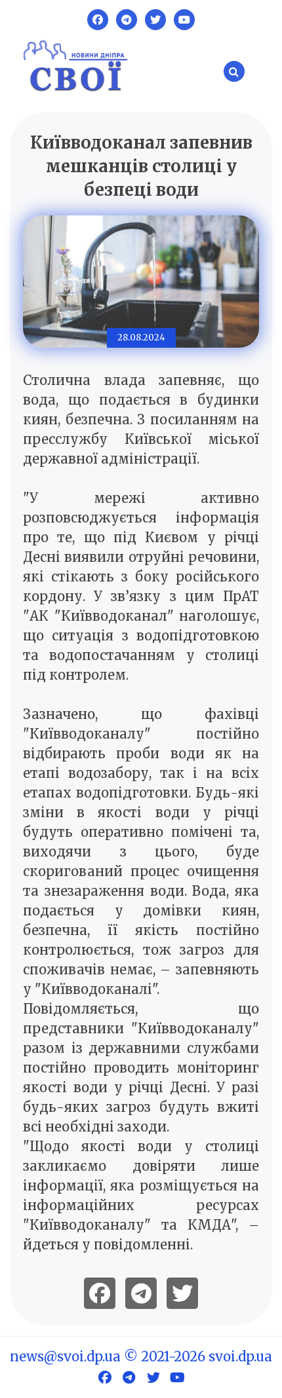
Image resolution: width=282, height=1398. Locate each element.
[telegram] (141, 1293)
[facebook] (99, 1293)
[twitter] (182, 1293)
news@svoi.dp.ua (65, 1356)
